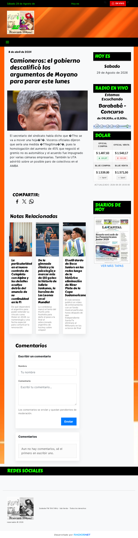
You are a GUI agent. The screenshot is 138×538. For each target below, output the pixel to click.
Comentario (24, 381)
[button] (107, 4)
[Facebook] (129, 4)
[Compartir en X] (24, 202)
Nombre (22, 366)
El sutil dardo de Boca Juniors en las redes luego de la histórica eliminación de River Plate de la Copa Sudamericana (74, 278)
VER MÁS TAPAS (112, 266)
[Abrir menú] (7, 42)
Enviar (68, 421)
